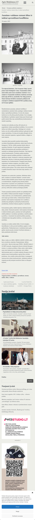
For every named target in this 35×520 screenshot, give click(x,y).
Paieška (4, 377)
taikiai (3, 277)
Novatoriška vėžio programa (11, 366)
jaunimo (8, 275)
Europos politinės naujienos (9, 273)
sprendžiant (21, 275)
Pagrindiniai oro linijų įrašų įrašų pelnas (14, 311)
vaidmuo (11, 277)
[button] (32, 493)
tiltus (7, 277)
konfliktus (14, 275)
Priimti (17, 506)
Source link (5, 270)
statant (26, 275)
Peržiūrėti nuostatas (17, 516)
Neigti (17, 511)
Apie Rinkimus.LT (10, 2)
